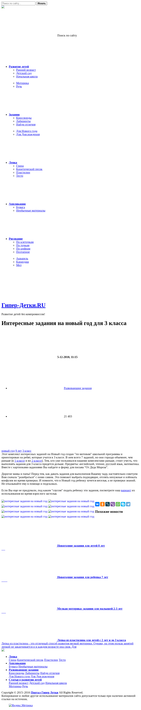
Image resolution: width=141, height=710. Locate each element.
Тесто (19, 175)
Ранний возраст (26, 69)
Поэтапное (23, 251)
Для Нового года (26, 131)
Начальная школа (27, 76)
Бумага (20, 207)
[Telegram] (128, 504)
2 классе (37, 460)
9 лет (18, 450)
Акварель (22, 258)
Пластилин (23, 172)
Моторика (22, 83)
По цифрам (23, 248)
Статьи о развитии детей (25, 679)
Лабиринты (23, 121)
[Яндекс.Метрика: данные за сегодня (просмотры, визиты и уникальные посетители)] (21, 705)
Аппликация (17, 663)
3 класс (26, 450)
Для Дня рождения (28, 134)
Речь (19, 86)
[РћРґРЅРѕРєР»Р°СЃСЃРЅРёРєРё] (102, 504)
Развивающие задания (78, 388)
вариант (126, 490)
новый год (8, 450)
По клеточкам (25, 242)
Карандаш (22, 261)
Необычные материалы (30, 210)
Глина (20, 165)
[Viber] (113, 504)
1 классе (20, 460)
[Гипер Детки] (2, 7)
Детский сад (24, 73)
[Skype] (123, 504)
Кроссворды (24, 117)
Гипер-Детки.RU (23, 305)
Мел (18, 265)
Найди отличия (25, 124)
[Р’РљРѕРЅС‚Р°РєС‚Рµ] (97, 504)
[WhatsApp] (118, 504)
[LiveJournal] (107, 504)
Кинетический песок (29, 169)
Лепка (13, 656)
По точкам (22, 245)
